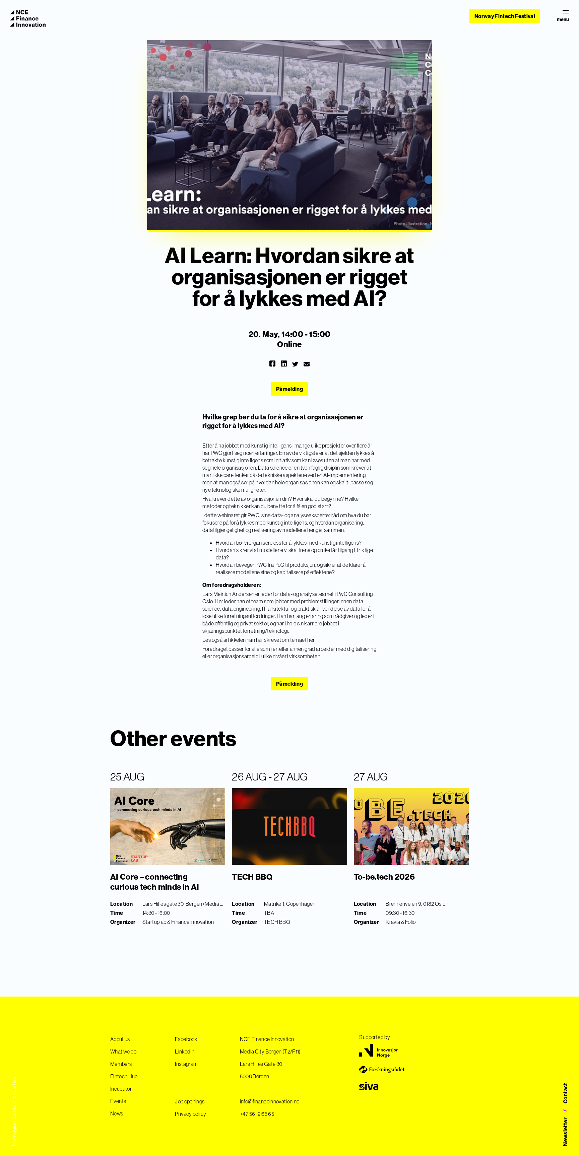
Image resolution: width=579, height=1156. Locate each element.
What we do (123, 1051)
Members (121, 1064)
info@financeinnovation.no (270, 1101)
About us (120, 1039)
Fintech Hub (124, 1076)
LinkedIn (184, 1051)
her (311, 639)
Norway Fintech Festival (504, 16)
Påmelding (289, 389)
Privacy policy (190, 1113)
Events (118, 1101)
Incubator (121, 1088)
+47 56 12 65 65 (257, 1113)
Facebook (186, 1039)
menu (563, 19)
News (116, 1113)
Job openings (189, 1101)
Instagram (186, 1064)
